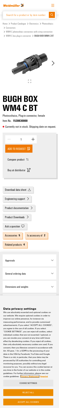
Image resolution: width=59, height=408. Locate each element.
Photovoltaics (47, 23)
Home (5, 23)
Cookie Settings (28, 383)
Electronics (34, 23)
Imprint (44, 376)
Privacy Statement (29, 376)
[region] (29, 351)
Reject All (28, 392)
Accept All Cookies (28, 402)
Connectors (11, 27)
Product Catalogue (18, 23)
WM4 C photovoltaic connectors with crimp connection (29, 31)
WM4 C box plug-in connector (18, 35)
